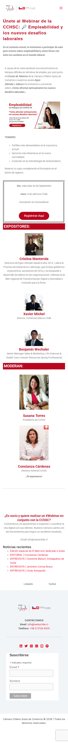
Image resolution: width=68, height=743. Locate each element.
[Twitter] (26, 646)
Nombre (15, 680)
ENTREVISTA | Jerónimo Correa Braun (31, 566)
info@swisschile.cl (38, 624)
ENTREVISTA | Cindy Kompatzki (27, 570)
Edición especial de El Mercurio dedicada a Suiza (37, 550)
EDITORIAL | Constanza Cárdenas (29, 554)
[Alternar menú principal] (61, 8)
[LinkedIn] (20, 646)
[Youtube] (41, 646)
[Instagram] (31, 646)
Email (14, 667)
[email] (36, 646)
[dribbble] (47, 646)
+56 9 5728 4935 (40, 628)
